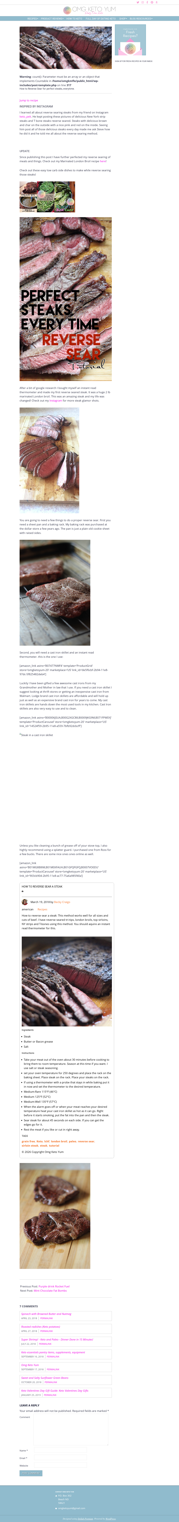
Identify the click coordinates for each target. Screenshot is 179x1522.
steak (43, 1145)
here (103, 161)
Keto (40, 1141)
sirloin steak (30, 1145)
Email (23, 1458)
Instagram (56, 400)
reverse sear (86, 1141)
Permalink (46, 1318)
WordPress (111, 1518)
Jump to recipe (29, 100)
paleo (72, 1141)
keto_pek (25, 116)
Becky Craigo (62, 902)
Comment (25, 1417)
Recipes (42, 909)
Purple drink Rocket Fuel (54, 1286)
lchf (46, 1141)
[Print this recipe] (22, 892)
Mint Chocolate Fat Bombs (50, 1290)
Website (24, 1465)
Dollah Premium (85, 1518)
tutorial (54, 1145)
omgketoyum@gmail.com (71, 1508)
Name (24, 1450)
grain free (28, 1141)
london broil (59, 1141)
